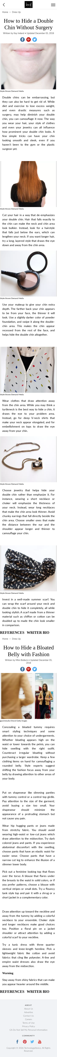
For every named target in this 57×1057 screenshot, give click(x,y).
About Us (28, 1009)
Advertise (28, 1012)
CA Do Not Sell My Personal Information (28, 1030)
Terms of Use (28, 1023)
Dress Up (16, 12)
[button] (22, 39)
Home (5, 12)
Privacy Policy (28, 1026)
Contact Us (28, 1016)
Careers (28, 1019)
